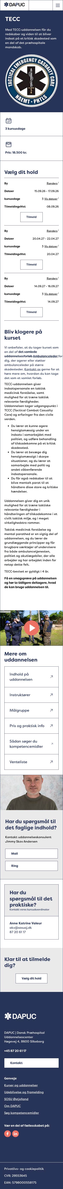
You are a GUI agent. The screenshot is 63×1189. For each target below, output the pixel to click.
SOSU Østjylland (16, 1099)
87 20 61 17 (18, 932)
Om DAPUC (12, 1106)
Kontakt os (32, 369)
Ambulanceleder (45, 356)
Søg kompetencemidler (21, 1113)
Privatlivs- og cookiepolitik (24, 1169)
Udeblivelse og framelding (24, 1092)
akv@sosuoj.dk (21, 928)
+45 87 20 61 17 (15, 1051)
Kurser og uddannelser (21, 1085)
